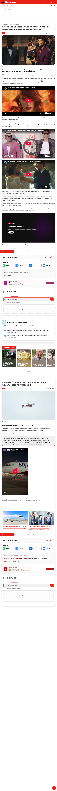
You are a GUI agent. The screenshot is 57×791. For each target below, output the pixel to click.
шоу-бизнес (8, 275)
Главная (4, 9)
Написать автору (50, 33)
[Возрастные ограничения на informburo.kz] (48, 2)
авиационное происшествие (32, 558)
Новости (10, 9)
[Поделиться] (54, 788)
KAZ (54, 2)
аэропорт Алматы (9, 558)
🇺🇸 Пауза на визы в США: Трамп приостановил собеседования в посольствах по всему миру (28, 335)
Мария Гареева (16, 24)
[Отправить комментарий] (51, 299)
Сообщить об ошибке (7, 251)
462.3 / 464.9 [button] (8, 5)
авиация (44, 558)
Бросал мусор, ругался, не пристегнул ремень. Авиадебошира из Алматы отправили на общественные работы (40, 528)
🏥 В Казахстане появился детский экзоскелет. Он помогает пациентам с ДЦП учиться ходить (28, 330)
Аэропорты (16, 561)
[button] (51, 5)
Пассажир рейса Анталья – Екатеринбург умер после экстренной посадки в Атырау (14, 527)
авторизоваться (14, 296)
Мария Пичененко (16, 379)
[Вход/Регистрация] (50, 2)
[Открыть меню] (3, 2)
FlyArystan (7, 561)
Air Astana (19, 558)
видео (23, 379)
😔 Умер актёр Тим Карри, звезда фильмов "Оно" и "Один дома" (21, 325)
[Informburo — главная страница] (10, 2)
